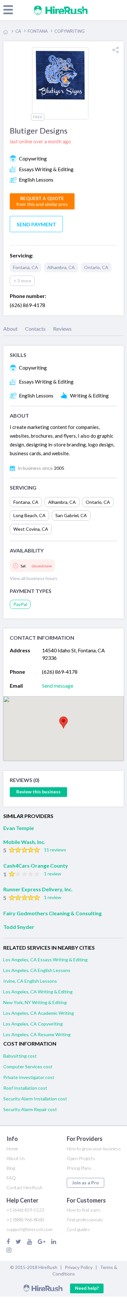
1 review (52, 873)
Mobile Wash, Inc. (24, 842)
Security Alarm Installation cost (35, 1098)
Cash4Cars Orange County (35, 865)
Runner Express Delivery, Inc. (38, 889)
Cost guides (78, 1229)
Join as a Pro (85, 1182)
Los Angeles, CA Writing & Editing (38, 991)
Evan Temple (18, 828)
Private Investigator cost (28, 1077)
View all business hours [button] (33, 578)
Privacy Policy (78, 1267)
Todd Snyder (18, 927)
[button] (63, 722)
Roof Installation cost (25, 1088)
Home (12, 1148)
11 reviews (55, 849)
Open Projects (81, 1158)
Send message (57, 685)
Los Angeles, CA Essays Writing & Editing (45, 959)
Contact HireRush (24, 1187)
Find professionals (85, 1219)
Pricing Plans (79, 1168)
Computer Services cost (27, 1066)
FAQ (11, 1177)
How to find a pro (83, 1210)
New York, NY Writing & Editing (35, 1002)
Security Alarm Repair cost (30, 1109)
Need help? (87, 1288)
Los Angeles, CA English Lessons (36, 970)
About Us (16, 1158)
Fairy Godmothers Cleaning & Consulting (52, 913)
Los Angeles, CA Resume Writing (37, 1034)
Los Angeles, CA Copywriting (33, 1023)
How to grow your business (94, 1148)
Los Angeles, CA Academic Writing (38, 1013)
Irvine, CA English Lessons (30, 981)
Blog (11, 1168)
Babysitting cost (20, 1056)
